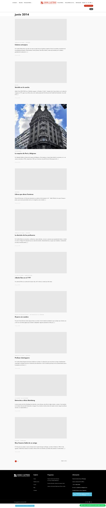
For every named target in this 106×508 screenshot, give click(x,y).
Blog (34, 487)
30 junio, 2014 (17, 55)
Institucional (18, 151)
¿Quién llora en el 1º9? (23, 278)
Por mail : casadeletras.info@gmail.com (79, 487)
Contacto (84, 2)
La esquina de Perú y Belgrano (25, 153)
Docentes (21, 2)
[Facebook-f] (87, 3)
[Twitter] (90, 3)
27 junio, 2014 (17, 97)
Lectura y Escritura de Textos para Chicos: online (56, 486)
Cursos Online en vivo (69, 2)
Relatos (16, 85)
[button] (93, 505)
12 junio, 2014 (17, 451)
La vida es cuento (19, 275)
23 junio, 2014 (17, 245)
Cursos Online (60, 2)
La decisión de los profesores (25, 235)
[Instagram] (88, 3)
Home (35, 478)
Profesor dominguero (22, 358)
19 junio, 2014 (17, 285)
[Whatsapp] (92, 3)
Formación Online (27, 2)
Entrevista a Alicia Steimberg (25, 400)
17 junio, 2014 (17, 325)
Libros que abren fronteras (24, 194)
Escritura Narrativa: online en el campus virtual (56, 483)
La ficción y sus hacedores (21, 398)
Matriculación (78, 2)
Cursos (35, 484)
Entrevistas (23, 440)
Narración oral (28, 275)
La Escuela (15, 2)
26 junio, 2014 (17, 162)
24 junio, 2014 (17, 203)
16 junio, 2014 (17, 368)
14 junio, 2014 (17, 411)
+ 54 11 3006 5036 (76, 484)
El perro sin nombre (22, 317)
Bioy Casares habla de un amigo (26, 443)
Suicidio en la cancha (22, 87)
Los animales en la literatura (37, 314)
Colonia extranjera (21, 45)
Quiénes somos (36, 481)
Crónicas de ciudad (19, 42)
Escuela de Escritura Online (21, 314)
